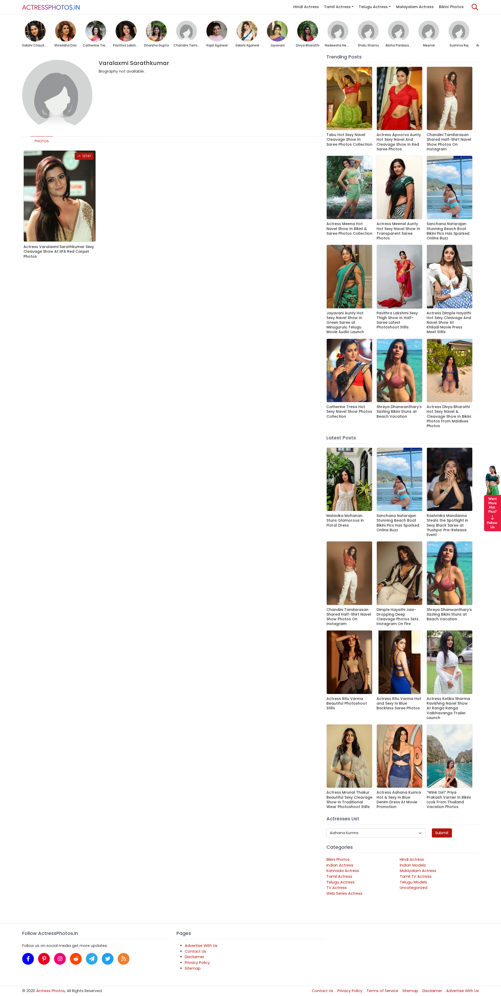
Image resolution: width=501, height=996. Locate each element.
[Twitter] (108, 959)
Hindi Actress (306, 6)
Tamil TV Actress (416, 876)
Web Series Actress (344, 893)
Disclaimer (194, 956)
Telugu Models (413, 882)
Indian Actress (339, 865)
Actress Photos (50, 990)
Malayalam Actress (415, 6)
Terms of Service (382, 990)
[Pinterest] (44, 959)
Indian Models (413, 865)
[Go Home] (51, 7)
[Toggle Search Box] (475, 7)
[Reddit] (76, 959)
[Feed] (123, 959)
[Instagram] (60, 959)
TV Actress (336, 887)
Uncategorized (413, 887)
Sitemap (193, 968)
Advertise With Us (201, 945)
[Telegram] (92, 959)
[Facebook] (28, 959)
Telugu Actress (373, 6)
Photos (42, 141)
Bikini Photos (451, 6)
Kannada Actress (342, 870)
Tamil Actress (337, 6)
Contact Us (195, 951)
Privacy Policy (197, 962)
